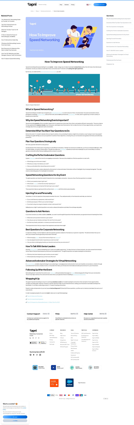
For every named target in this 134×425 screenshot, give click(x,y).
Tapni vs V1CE (95, 342)
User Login (52, 344)
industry (57, 237)
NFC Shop (52, 335)
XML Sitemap (74, 348)
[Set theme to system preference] (104, 398)
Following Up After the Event (113, 60)
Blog (61, 333)
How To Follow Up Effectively (34, 296)
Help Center (63, 335)
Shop (61, 4)
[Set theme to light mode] (106, 399)
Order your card (100, 4)
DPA (72, 337)
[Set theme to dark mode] (107, 398)
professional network (57, 113)
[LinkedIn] (30, 338)
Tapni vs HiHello (95, 337)
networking (63, 149)
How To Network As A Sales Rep (9, 40)
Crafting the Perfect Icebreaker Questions (117, 30)
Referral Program (64, 346)
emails (72, 273)
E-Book (62, 337)
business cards (41, 114)
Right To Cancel (74, 340)
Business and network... (46, 11)
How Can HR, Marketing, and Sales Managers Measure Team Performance (11, 54)
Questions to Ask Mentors (113, 42)
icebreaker (32, 158)
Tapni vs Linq (95, 340)
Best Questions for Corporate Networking (117, 46)
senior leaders (33, 249)
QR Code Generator (86, 333)
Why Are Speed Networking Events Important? (118, 18)
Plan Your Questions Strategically (115, 26)
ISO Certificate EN (75, 357)
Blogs (37, 11)
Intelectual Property (75, 352)
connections (71, 114)
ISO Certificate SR (75, 359)
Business (67, 4)
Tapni (64, 398)
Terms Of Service (75, 333)
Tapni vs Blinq (95, 335)
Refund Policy (74, 335)
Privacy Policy (74, 346)
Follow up (52, 273)
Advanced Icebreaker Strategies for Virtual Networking (117, 55)
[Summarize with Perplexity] (40, 355)
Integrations (63, 340)
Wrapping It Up (110, 64)
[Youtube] (38, 338)
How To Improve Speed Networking (10, 58)
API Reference (63, 342)
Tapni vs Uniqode (96, 346)
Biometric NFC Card (64, 344)
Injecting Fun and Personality (113, 38)
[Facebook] (36, 338)
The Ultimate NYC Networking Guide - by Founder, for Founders (11, 20)
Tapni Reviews (81, 382)
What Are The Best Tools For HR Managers (9, 30)
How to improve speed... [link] (59, 11)
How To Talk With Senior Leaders (114, 50)
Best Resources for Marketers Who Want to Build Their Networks (10, 49)
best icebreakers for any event (48, 71)
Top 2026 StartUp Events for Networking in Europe (8, 25)
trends (37, 237)
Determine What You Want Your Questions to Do (118, 22)
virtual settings (30, 264)
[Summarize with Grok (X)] (37, 355)
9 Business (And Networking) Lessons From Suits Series (11, 44)
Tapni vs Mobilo (95, 344)
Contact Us (52, 342)
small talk (56, 189)
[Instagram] (33, 338)
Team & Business (53, 337)
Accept (15, 417)
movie (35, 183)
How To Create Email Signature (35, 299)
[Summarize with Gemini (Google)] (34, 355)
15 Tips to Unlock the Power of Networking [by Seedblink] (9, 35)
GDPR (72, 350)
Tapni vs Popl (95, 333)
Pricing (72, 4)
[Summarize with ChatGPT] (30, 355)
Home (32, 11)
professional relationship (79, 274)
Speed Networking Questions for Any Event (117, 34)
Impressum (73, 355)
